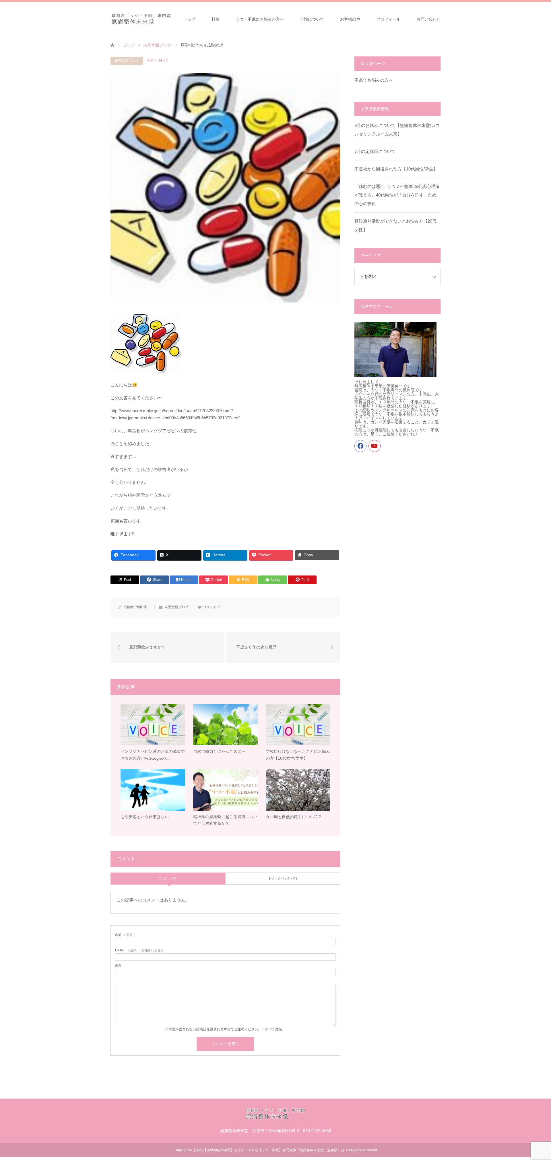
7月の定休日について (374, 151)
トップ (189, 19)
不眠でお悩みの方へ (373, 80)
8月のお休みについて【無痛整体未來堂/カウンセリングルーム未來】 (397, 129)
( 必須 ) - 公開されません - (140, 950)
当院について (312, 19)
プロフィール (388, 19)
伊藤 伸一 (142, 607)
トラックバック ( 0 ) (282, 878)
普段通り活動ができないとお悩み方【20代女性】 (395, 225)
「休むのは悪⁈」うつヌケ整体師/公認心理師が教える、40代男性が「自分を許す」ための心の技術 (397, 195)
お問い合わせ (428, 19)
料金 (216, 19)
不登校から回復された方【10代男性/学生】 (396, 168)
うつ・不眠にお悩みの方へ (260, 19)
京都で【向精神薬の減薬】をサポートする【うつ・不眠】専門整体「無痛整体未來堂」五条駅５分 (268, 1150)
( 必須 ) (125, 934)
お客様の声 (350, 19)
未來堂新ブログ (127, 61)
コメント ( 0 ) (168, 878)
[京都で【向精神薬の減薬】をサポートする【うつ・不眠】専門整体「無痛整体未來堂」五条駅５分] (141, 18)
